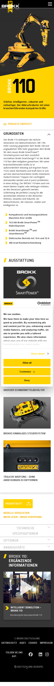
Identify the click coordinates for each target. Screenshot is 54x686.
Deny (27, 380)
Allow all (27, 362)
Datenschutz (9, 643)
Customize (25, 371)
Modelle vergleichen (16, 513)
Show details (38, 353)
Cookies (32, 643)
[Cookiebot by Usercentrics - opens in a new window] (38, 304)
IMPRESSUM (46, 643)
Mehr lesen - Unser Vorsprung (22, 517)
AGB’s (23, 643)
